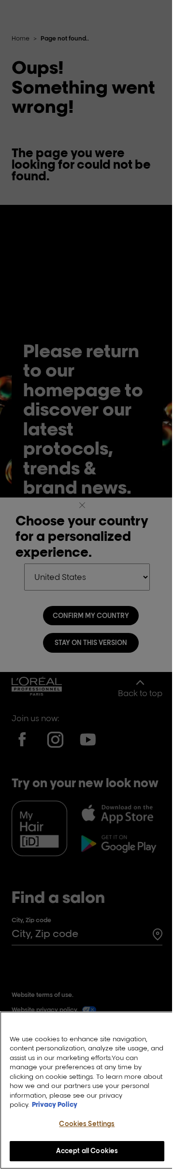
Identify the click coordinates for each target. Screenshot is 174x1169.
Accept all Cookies (87, 1151)
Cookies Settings (87, 1124)
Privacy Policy (54, 1104)
